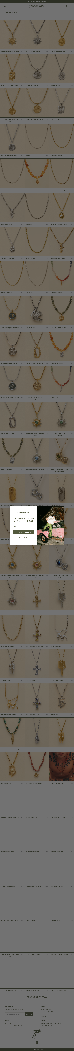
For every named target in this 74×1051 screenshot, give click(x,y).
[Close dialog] (62, 508)
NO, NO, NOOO (23, 537)
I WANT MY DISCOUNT (23, 532)
